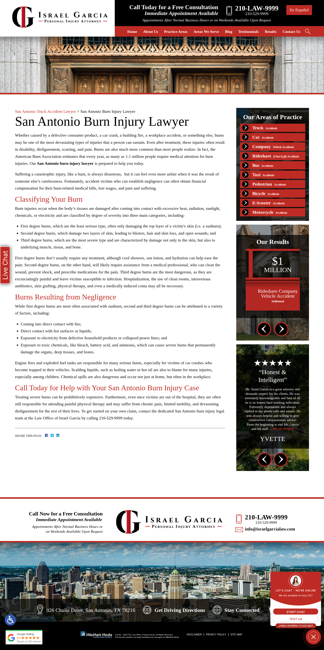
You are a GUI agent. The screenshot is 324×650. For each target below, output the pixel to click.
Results (271, 31)
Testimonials (248, 31)
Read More (272, 417)
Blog (228, 31)
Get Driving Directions (179, 610)
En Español (299, 10)
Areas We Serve (206, 31)
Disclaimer (194, 634)
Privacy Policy (216, 634)
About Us (150, 31)
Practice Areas (176, 31)
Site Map (236, 634)
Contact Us (291, 31)
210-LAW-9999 (266, 517)
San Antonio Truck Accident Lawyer (45, 111)
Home (132, 31)
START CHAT (295, 612)
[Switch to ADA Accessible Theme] (10, 620)
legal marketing (143, 637)
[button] (264, 329)
